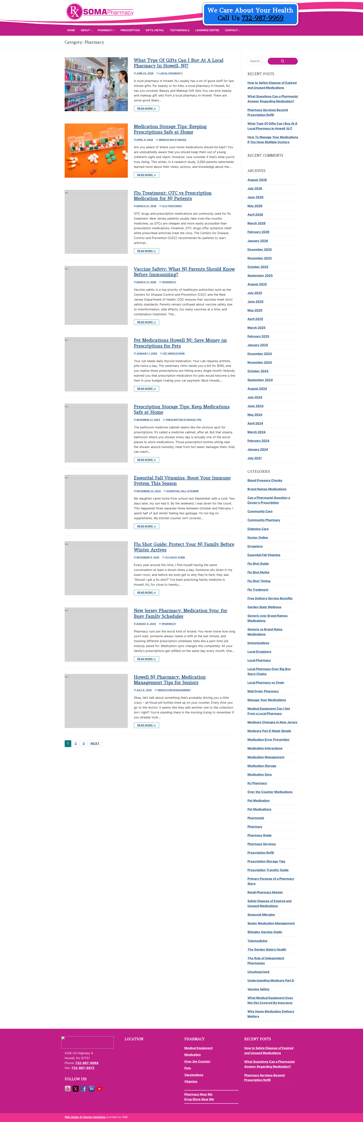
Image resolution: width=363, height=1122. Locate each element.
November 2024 (259, 362)
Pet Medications (174, 353)
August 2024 (257, 388)
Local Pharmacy (170, 73)
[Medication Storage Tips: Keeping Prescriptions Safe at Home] (96, 150)
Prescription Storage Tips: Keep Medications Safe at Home (182, 409)
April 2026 (255, 214)
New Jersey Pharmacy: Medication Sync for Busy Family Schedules (180, 613)
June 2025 (255, 301)
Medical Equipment (198, 1048)
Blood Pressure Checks (264, 480)
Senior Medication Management (271, 923)
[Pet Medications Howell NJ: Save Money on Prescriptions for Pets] (96, 364)
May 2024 (254, 414)
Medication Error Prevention (268, 739)
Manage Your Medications (266, 700)
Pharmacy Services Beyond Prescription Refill (267, 112)
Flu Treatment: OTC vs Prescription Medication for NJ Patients (173, 195)
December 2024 (259, 353)
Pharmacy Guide (259, 835)
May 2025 (254, 310)
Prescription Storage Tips (183, 419)
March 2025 (256, 327)
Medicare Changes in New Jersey (272, 722)
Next (95, 743)
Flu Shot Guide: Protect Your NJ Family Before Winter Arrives (184, 546)
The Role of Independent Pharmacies (265, 960)
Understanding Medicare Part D (270, 980)
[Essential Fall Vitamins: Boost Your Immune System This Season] (96, 502)
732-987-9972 (82, 1068)
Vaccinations (193, 1075)
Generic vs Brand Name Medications (264, 631)
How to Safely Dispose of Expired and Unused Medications (272, 85)
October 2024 (257, 371)
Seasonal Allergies (261, 914)
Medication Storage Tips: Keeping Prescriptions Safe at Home (170, 129)
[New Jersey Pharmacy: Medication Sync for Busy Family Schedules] (96, 635)
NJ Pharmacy (257, 783)
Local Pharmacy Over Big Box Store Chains (269, 671)
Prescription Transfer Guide (268, 870)
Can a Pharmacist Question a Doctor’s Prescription (268, 500)
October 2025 (257, 267)
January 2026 (257, 241)
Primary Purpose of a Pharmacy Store (270, 881)
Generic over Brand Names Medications (267, 618)
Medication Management (174, 690)
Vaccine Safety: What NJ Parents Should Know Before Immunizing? (184, 271)
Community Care (260, 511)
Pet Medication (258, 800)
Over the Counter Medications (269, 792)
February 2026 (258, 232)
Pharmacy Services (261, 844)
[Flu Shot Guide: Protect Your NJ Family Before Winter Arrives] (96, 568)
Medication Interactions (264, 748)
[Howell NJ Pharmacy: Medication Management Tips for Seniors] (96, 701)
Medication (192, 1054)
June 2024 (255, 406)
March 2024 (256, 432)
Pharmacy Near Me (198, 1094)
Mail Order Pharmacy (263, 691)
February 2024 (258, 441)
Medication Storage (172, 139)
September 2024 (260, 380)
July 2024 (254, 397)
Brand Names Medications (266, 489)
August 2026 (257, 180)
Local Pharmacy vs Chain (265, 682)
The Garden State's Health (266, 949)
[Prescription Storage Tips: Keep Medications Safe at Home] (96, 433)
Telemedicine (257, 941)
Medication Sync (259, 774)
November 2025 (259, 258)
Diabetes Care (258, 529)
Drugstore (255, 546)
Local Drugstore (259, 651)
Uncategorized (258, 972)
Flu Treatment (172, 206)
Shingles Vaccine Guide (264, 932)
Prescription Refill (260, 852)
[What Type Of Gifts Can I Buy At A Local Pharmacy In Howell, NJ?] (96, 84)
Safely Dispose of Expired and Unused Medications (269, 903)
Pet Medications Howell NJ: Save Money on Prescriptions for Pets (180, 342)
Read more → (146, 108)
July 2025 (254, 293)
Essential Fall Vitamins (182, 491)
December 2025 (259, 249)
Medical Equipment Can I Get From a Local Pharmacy (268, 711)
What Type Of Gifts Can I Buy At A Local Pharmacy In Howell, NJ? (178, 62)
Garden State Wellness (264, 607)
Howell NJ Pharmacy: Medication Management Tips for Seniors (170, 679)
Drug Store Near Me (199, 1099)
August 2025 (257, 284)
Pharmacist (255, 818)
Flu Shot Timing (258, 581)
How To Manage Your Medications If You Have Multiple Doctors (272, 139)
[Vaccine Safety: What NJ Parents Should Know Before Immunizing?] (96, 295)
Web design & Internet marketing (85, 1117)
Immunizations (258, 643)
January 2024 (257, 449)
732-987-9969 (263, 18)
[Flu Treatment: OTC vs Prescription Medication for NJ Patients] (96, 222)
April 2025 (255, 319)
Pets (187, 1068)
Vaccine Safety (258, 989)
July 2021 (254, 458)
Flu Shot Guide (175, 557)
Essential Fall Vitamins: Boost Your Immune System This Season (182, 480)
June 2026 (255, 197)
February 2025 (258, 336)
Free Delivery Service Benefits (269, 598)
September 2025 (260, 275)
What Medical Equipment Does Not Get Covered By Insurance (270, 1000)
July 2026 (254, 188)
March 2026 (256, 223)
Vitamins (190, 1081)
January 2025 (257, 345)
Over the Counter (197, 1061)
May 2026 (254, 206)
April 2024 (255, 423)
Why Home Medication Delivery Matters (270, 1013)
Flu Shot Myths (258, 572)
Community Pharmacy (263, 520)
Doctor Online (257, 537)
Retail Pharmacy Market (265, 892)
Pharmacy (169, 282)
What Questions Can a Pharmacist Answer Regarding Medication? (272, 98)
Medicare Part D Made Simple (269, 731)
